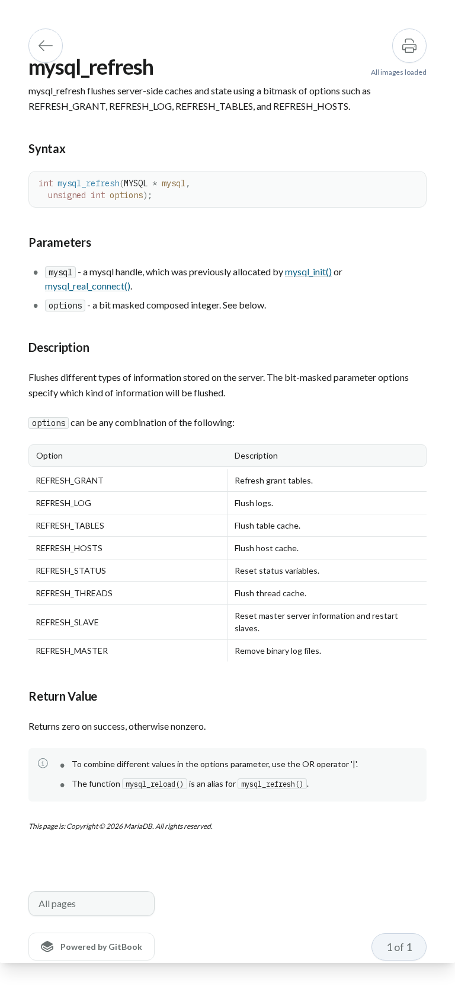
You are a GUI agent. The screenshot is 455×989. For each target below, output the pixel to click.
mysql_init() (308, 271)
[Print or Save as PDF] (409, 45)
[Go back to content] (45, 45)
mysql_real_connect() (87, 285)
